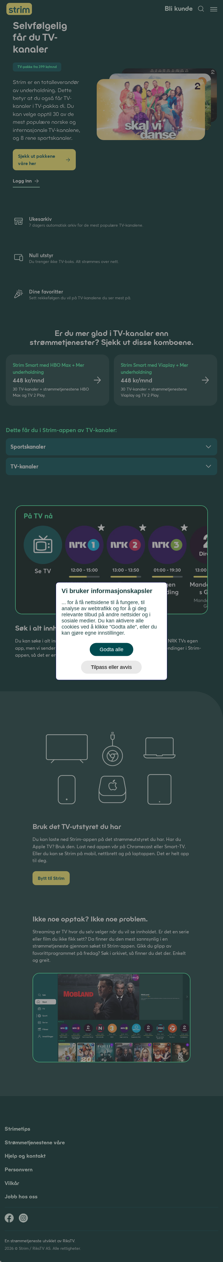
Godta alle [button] (111, 649)
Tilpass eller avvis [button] (111, 667)
